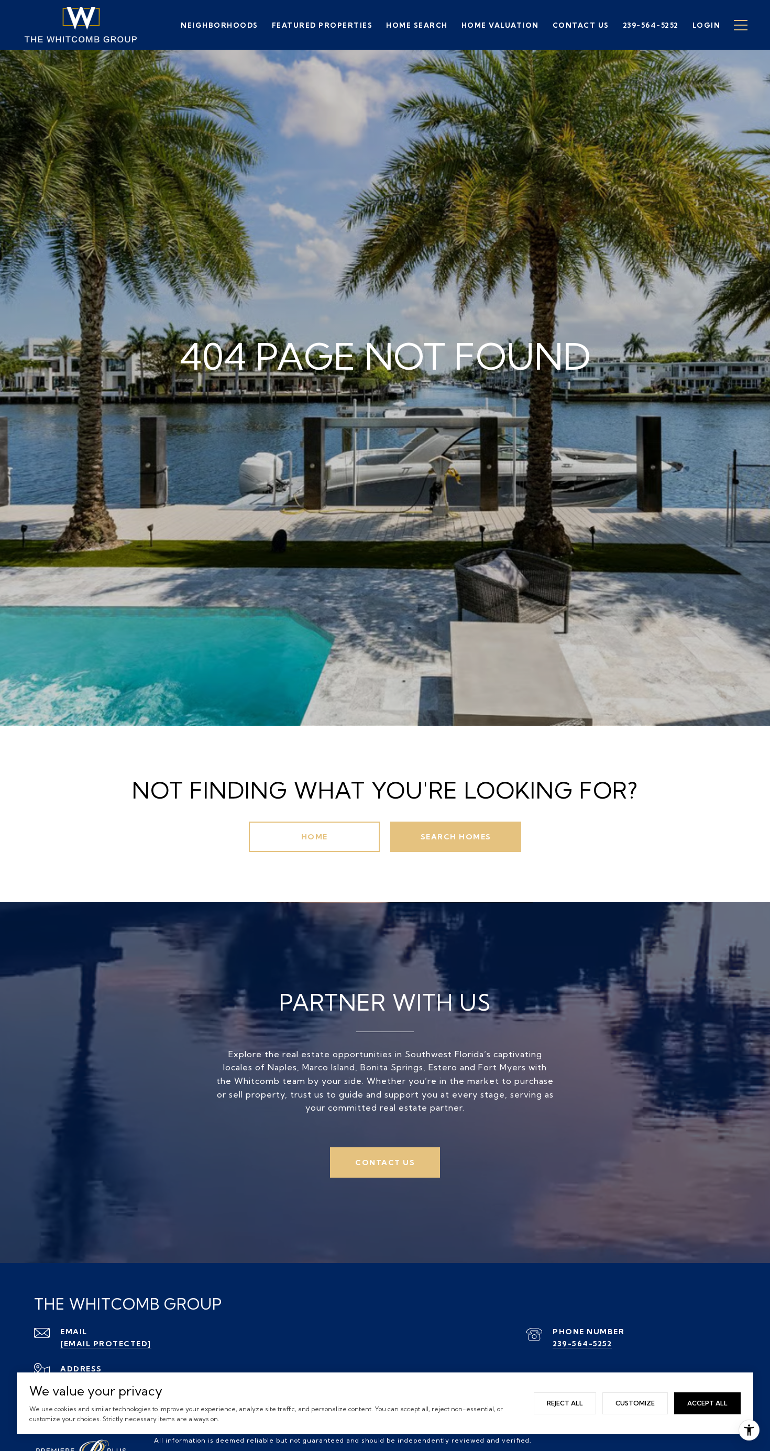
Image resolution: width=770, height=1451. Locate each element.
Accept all (707, 1403)
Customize (635, 1403)
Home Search (417, 25)
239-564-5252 (582, 1343)
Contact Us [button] (385, 1162)
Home (314, 836)
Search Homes (456, 836)
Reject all (565, 1403)
